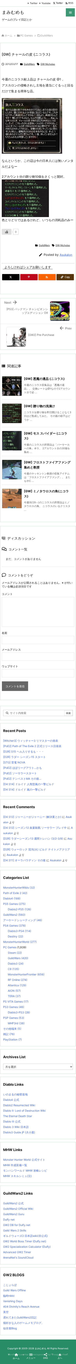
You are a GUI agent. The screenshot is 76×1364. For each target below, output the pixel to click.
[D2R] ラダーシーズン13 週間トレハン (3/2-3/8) (33, 838)
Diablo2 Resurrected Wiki (19, 1105)
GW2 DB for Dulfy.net (16, 1225)
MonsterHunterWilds (19, 887)
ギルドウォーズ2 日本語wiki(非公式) (25, 1235)
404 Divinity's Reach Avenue (21, 1306)
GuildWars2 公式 (13, 1203)
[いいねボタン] (6, 232)
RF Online (17, 979)
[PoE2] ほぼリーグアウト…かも (22, 767)
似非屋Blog (10, 1328)
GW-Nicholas (48, 64)
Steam (15, 952)
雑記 (9, 1034)
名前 (4, 633)
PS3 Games (13, 1007)
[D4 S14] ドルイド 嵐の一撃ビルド (24, 789)
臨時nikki (8, 1295)
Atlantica (17, 985)
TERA (14, 996)
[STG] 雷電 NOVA (14, 762)
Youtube (46, 3)
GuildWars (47, 35)
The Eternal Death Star (17, 1116)
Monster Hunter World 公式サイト (24, 1159)
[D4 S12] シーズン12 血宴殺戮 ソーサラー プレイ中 (35, 827)
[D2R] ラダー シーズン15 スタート (24, 757)
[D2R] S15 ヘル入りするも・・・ (23, 751)
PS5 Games (14, 903)
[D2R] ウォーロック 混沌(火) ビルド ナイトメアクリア (36, 849)
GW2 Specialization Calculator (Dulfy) (27, 1246)
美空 (6, 1312)
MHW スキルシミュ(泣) (17, 1176)
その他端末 (12, 1028)
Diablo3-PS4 (19, 931)
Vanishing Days (12, 1301)
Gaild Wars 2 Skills (14, 1230)
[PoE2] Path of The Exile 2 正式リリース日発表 (32, 746)
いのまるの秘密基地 (15, 1094)
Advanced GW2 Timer (17, 1252)
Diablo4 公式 (11, 1099)
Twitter (33, 3)
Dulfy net (9, 1219)
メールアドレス (11, 649)
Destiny (15, 936)
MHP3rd (16, 1023)
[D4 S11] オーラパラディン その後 (24, 860)
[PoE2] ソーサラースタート (20, 773)
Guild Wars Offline (14, 1290)
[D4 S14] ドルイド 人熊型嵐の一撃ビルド (28, 784)
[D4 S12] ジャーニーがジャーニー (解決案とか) (32, 816)
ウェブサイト (10, 666)
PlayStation (12, 1039)
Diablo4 (11, 898)
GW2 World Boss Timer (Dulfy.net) (24, 1241)
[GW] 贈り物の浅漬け (39, 406)
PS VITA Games (15, 1001)
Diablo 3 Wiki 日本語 (16, 1127)
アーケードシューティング (22, 920)
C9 (13, 969)
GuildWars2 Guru (13, 1214)
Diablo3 (16, 963)
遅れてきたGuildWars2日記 (19, 1317)
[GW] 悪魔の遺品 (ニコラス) (44, 379)
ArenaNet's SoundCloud (18, 1257)
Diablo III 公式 (11, 1121)
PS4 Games (14, 925)
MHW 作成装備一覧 (15, 1165)
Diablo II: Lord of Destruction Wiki (24, 1110)
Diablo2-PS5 (19, 909)
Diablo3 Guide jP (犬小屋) (19, 1132)
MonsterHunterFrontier (26, 974)
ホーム (8, 35)
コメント (7, 594)
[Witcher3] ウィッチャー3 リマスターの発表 (30, 740)
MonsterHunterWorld (20, 941)
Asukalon (66, 255)
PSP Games (13, 1017)
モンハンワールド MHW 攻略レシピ (25, 1170)
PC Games (26, 35)
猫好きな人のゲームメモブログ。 (23, 1322)
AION (14, 990)
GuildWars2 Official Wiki (18, 1208)
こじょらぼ (10, 1284)
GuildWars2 (14, 914)
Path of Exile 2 (15, 893)
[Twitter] (10, 277)
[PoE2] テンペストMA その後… (22, 778)
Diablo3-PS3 (19, 1012)
